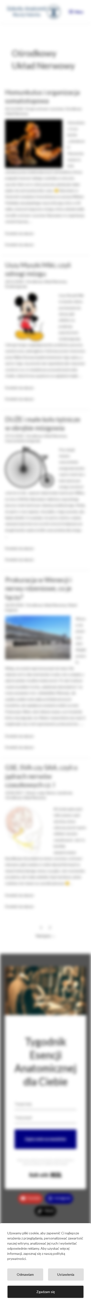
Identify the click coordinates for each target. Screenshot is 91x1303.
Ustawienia (65, 1274)
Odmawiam (25, 1274)
